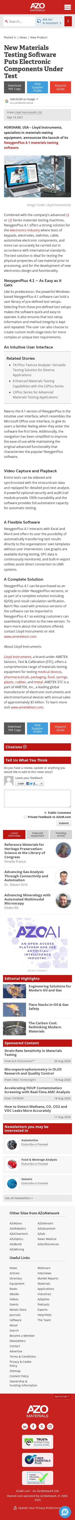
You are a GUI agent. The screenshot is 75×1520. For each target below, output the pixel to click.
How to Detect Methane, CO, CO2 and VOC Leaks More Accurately (35, 1108)
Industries (44, 1294)
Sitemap (15, 1371)
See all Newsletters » (19, 1198)
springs (61, 677)
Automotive (29, 1140)
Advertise (16, 1351)
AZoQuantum (46, 1228)
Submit (64, 823)
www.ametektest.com (20, 636)
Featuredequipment (37, 834)
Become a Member (22, 1336)
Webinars (44, 1268)
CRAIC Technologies (24, 1080)
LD (10, 220)
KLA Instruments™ (23, 1061)
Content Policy (19, 1376)
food (51, 677)
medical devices (50, 672)
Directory (16, 1278)
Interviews (44, 1273)
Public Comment (59, 813)
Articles (15, 1273)
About (14, 1325)
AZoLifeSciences (48, 1244)
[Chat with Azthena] (65, 1512)
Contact (15, 1346)
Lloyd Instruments (17, 657)
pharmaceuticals (16, 677)
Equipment (17, 1283)
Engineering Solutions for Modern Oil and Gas (50, 988)
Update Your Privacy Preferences (39, 1508)
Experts (43, 1309)
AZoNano (16, 1223)
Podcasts (43, 1304)
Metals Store (18, 1309)
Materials (44, 1283)
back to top (61, 1396)
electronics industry (25, 230)
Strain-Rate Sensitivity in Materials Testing (33, 1052)
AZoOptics (16, 1239)
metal (38, 682)
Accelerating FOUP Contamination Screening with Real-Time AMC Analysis (37, 1090)
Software (15, 1320)
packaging (38, 677)
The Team (44, 1320)
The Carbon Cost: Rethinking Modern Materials (45, 1027)
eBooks (14, 1294)
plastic (9, 682)
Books (13, 1289)
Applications (46, 1289)
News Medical (47, 1239)
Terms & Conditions (23, 1356)
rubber (20, 682)
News (23, 37)
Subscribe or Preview (34, 1144)
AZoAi (41, 1234)
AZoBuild (16, 1244)
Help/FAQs (45, 1315)
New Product (38, 37)
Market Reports (48, 1278)
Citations (14, 746)
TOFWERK (18, 1098)
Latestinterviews (14, 834)
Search (14, 1330)
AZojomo (43, 1299)
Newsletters (18, 1341)
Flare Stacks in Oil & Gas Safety (48, 1006)
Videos (14, 1299)
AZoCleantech (19, 1234)
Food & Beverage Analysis (39, 1159)
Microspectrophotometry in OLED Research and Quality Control (33, 1071)
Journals (15, 1315)
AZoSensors (45, 1223)
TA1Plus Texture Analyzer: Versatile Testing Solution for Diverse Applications (39, 370)
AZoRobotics (18, 1228)
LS (67, 215)
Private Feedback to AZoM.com (49, 817)
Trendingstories (61, 834)
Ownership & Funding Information (23, 1383)
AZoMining (17, 1249)
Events (14, 1304)
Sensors (26, 1179)
